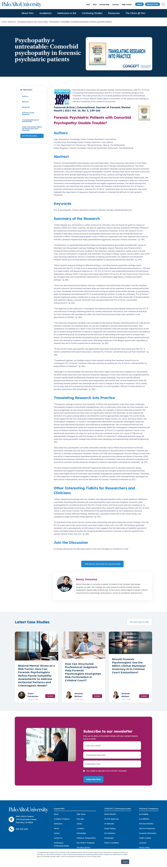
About (56, 814)
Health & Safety (145, 838)
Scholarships (109, 838)
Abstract (25, 102)
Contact (115, 5)
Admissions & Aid (66, 13)
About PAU (28, 13)
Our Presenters (109, 833)
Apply (139, 4)
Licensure (142, 843)
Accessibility (143, 814)
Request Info (152, 4)
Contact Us (58, 838)
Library (79, 824)
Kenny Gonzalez (86, 579)
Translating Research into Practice (30, 120)
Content (50, 696)
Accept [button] (125, 862)
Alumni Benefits (110, 814)
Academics (45, 13)
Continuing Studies (92, 13)
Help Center (127, 5)
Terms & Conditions (111, 843)
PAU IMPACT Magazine (86, 843)
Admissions (58, 824)
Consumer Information (147, 833)
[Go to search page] (163, 4)
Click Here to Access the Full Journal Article (102, 564)
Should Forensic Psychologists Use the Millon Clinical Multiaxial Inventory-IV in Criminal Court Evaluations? (129, 666)
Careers (57, 833)
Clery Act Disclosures (147, 828)
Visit (88, 5)
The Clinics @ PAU (135, 13)
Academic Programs (62, 819)
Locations (80, 828)
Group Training (109, 828)
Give (95, 5)
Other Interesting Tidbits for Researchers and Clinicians (32, 128)
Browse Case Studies (139, 622)
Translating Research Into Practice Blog (32, 22)
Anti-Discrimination (146, 824)
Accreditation (144, 819)
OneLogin (80, 819)
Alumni (56, 828)
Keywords (26, 107)
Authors (25, 96)
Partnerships (81, 833)
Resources (114, 13)
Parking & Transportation (86, 838)
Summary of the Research (28, 113)
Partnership (104, 5)
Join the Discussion (29, 136)
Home (4, 22)
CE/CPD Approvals (111, 819)
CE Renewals (109, 824)
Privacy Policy (144, 848)
